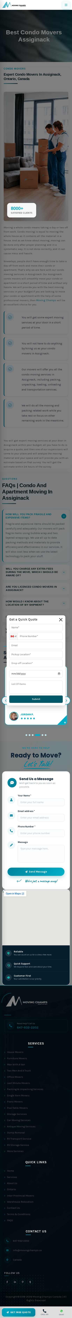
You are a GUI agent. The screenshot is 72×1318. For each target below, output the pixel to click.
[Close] (61, 620)
